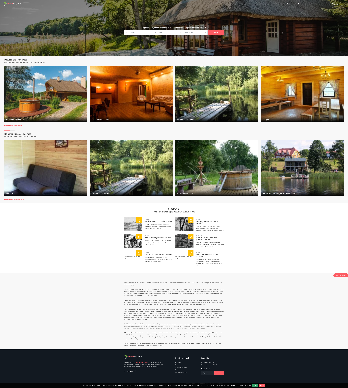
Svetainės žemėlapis (181, 372)
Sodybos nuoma (292, 4)
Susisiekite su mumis (181, 367)
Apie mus (178, 362)
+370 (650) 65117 (208, 362)
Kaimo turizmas (312, 4)
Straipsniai (178, 365)
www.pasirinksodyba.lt (141, 362)
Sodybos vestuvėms (324, 4)
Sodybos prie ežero (337, 4)
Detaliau (262, 385)
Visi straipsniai (340, 275)
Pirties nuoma (302, 4)
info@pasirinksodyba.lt (210, 365)
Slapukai (177, 370)
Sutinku (255, 385)
